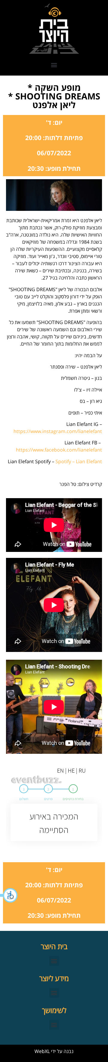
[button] (9, 895)
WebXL (42, 1051)
